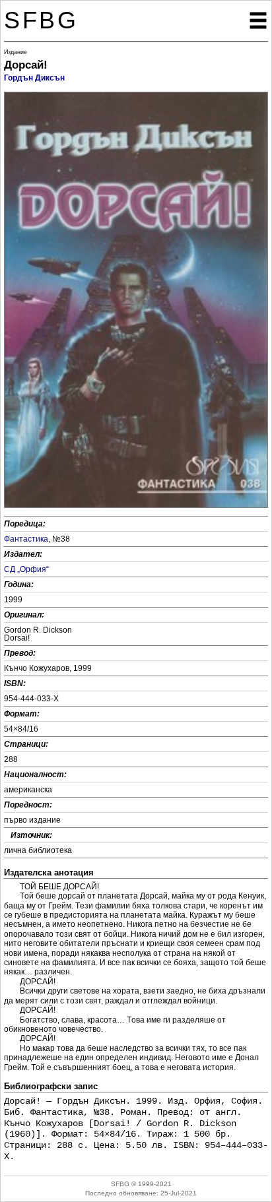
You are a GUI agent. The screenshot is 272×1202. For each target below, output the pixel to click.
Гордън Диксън (34, 77)
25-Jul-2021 (178, 1193)
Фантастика (26, 539)
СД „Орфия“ (26, 569)
